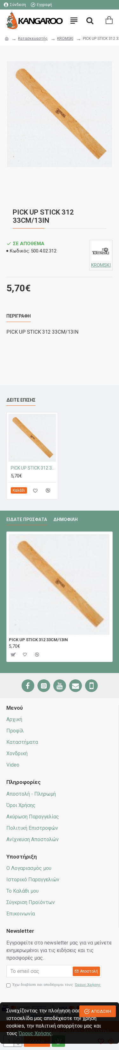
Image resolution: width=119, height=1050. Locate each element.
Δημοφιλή (65, 519)
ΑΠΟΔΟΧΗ (101, 1011)
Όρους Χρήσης (35, 1033)
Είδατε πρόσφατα (26, 519)
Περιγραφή (18, 316)
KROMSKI (65, 38)
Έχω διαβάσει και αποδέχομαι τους (57, 985)
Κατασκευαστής (33, 38)
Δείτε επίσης (21, 400)
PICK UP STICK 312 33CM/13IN (33, 467)
